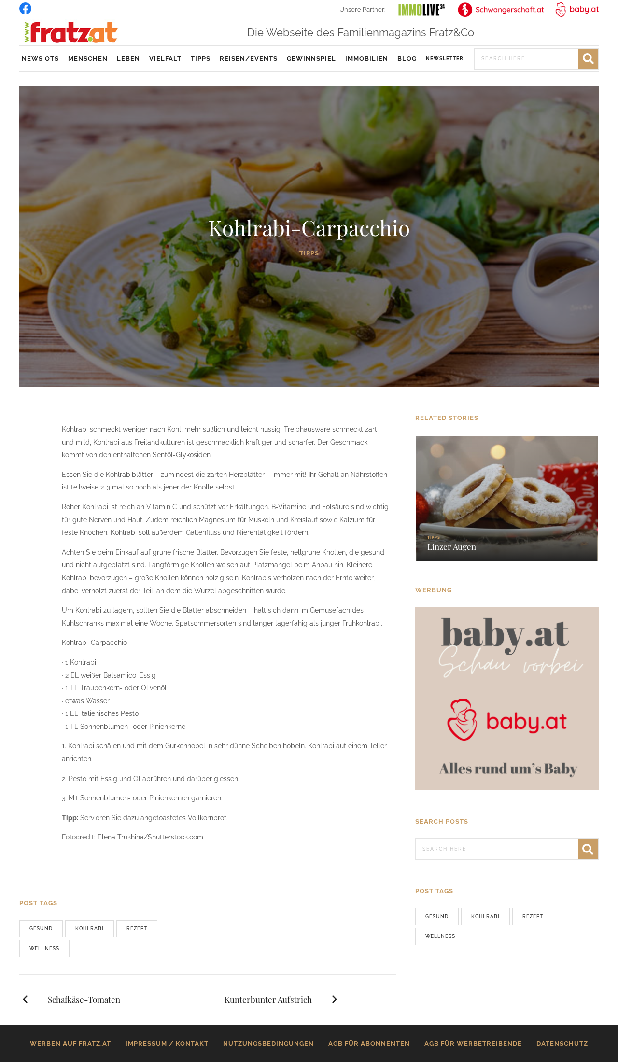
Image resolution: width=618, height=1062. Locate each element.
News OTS (40, 58)
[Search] (588, 59)
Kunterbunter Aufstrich (268, 999)
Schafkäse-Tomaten (84, 999)
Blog (407, 58)
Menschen (88, 58)
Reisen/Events (249, 58)
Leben (128, 58)
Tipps (201, 58)
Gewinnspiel (311, 58)
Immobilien (366, 58)
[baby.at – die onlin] (507, 698)
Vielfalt (165, 58)
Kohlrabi (89, 928)
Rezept (136, 928)
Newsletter (445, 58)
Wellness (44, 948)
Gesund (41, 928)
